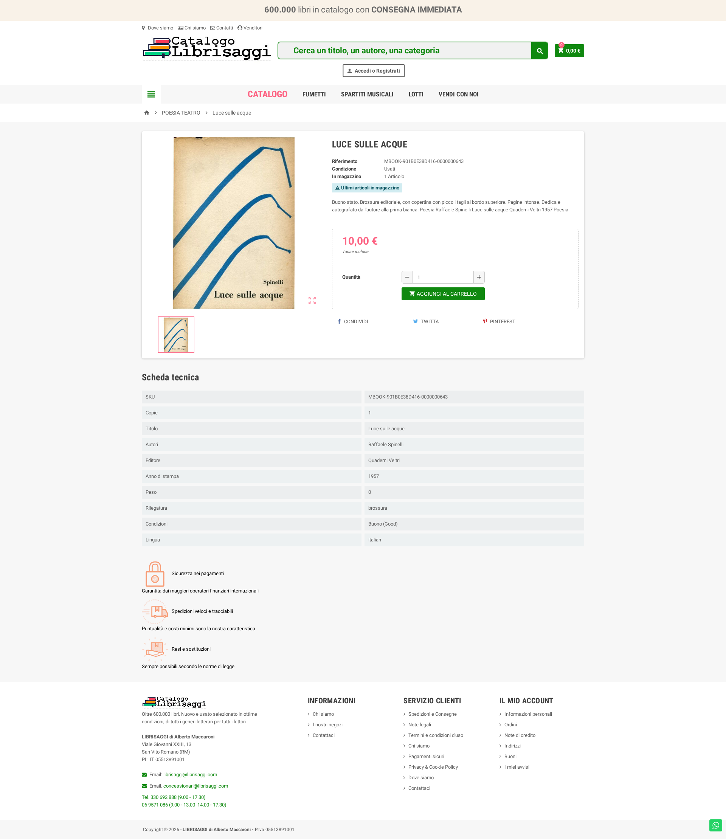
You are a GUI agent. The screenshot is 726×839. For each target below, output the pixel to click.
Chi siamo (194, 28)
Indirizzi (512, 746)
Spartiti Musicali (367, 94)
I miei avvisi (516, 767)
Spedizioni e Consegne (432, 714)
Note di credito (519, 735)
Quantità (351, 277)
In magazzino (346, 176)
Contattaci (324, 735)
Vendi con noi (459, 94)
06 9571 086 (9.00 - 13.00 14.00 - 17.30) (184, 805)
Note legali (419, 724)
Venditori (252, 28)
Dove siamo (160, 28)
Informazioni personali (528, 714)
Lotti (416, 94)
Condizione (344, 169)
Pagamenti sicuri (426, 756)
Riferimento (344, 161)
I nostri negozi (328, 724)
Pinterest (502, 321)
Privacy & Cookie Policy (433, 767)
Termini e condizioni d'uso (435, 735)
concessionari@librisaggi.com (195, 786)
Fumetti (314, 94)
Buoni (510, 756)
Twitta (429, 321)
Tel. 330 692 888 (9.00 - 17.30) (174, 797)
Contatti (224, 28)
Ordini (510, 724)
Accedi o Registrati (373, 71)
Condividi (355, 321)
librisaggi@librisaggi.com (190, 774)
